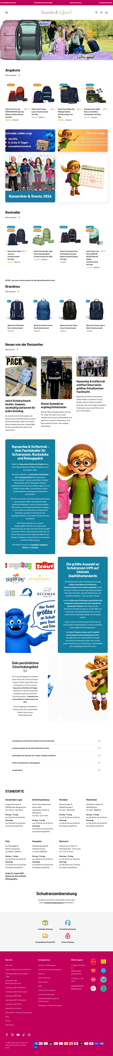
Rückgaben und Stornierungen (50, 1005)
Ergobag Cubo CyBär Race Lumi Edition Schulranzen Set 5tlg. (92, 111)
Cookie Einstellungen (46, 994)
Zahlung (41, 974)
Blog (7, 1016)
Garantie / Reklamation (47, 965)
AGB (39, 986)
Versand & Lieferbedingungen (49, 969)
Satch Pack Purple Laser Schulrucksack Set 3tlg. (40, 111)
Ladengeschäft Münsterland (16, 992)
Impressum (9, 1025)
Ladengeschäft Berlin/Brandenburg (13, 981)
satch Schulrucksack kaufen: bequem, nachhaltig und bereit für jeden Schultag (20, 406)
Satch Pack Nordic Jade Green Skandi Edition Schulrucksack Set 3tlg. (43, 253)
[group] (56, 40)
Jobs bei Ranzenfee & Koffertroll (18, 969)
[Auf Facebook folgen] (6, 1034)
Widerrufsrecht (44, 978)
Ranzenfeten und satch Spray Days (18, 1012)
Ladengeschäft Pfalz (13, 996)
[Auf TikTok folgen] (23, 1034)
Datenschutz (43, 982)
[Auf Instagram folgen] (12, 1034)
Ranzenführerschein (13, 1008)
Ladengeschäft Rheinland (15, 987)
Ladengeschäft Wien (13, 1004)
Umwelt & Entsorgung (46, 990)
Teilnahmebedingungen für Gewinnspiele (48, 999)
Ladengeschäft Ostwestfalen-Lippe (17, 975)
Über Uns (8, 965)
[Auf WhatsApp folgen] (29, 1034)
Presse (8, 1021)
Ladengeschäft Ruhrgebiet (15, 1000)
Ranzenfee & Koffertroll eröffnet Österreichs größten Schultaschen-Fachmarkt (90, 386)
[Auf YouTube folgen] (18, 1034)
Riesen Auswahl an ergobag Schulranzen (53, 405)
